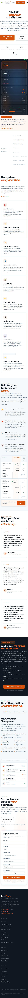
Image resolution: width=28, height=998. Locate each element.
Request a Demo (20, 2)
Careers (3, 976)
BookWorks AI (4, 940)
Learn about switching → (7, 128)
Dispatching (4, 932)
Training (3, 953)
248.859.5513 (5, 911)
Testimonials (4, 971)
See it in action (6, 196)
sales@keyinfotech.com (7, 822)
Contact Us (3, 979)
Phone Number (6, 864)
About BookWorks (5, 969)
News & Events (4, 974)
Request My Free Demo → (14, 877)
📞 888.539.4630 (7, 819)
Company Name (6, 852)
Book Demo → (21, 502)
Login (13, 2)
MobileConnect (4, 937)
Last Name (5, 846)
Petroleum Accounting (6, 927)
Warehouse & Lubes (5, 929)
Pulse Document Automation (7, 942)
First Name (5, 840)
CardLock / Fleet (5, 934)
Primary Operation (7, 870)
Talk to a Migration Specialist (14, 686)
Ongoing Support (5, 960)
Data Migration (4, 955)
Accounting (16, 711)
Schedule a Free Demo (7, 37)
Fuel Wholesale (7, 711)
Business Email (6, 858)
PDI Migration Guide (5, 981)
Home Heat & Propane (6, 924)
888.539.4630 (6, 909)
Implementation (4, 950)
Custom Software (5, 958)
